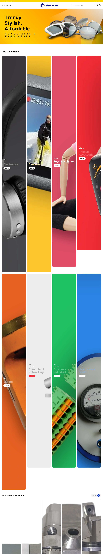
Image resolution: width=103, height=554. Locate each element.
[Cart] (100, 5)
